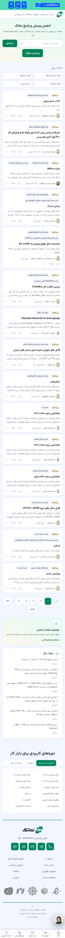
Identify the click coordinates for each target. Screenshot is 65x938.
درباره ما (49, 858)
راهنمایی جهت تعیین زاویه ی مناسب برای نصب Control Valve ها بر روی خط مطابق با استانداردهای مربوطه (31, 699)
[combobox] (47, 75)
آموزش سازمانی (16, 865)
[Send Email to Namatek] (32, 846)
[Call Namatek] (50, 846)
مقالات (16, 871)
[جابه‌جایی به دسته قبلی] (59, 763)
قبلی (56, 601)
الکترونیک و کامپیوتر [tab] (46, 763)
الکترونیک (27, 799)
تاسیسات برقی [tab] (16, 763)
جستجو (9, 43)
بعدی (32, 609)
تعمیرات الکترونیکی (23, 806)
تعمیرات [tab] (30, 763)
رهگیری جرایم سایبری (51, 799)
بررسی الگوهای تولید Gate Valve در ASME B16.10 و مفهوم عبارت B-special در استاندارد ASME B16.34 (31, 685)
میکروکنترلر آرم (53, 806)
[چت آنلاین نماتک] (58, 919)
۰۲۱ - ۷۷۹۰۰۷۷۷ (25, 838)
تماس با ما (49, 865)
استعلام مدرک (49, 877)
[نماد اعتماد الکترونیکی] (56, 891)
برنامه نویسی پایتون (23, 781)
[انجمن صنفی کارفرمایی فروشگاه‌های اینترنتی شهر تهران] (32, 891)
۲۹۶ (7, 601)
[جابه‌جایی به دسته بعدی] (5, 763)
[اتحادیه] (44, 891)
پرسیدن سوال (32, 53)
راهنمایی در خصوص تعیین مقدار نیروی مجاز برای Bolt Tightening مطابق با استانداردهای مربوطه (36, 671)
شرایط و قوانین (49, 871)
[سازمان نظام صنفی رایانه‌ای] (20, 891)
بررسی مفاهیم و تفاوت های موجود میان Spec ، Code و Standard (35, 726)
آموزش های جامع (16, 858)
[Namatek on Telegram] (41, 846)
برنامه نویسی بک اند (51, 774)
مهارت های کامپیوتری (51, 793)
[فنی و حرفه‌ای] (8, 891)
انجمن (16, 877)
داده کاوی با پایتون (52, 787)
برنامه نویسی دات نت (50, 781)
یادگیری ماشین (25, 787)
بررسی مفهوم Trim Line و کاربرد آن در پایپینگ (39, 659)
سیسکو (28, 793)
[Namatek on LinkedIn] (23, 846)
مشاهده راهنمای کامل (50, 640)
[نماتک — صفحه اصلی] (59, 14)
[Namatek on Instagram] (15, 846)
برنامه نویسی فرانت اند (22, 774)
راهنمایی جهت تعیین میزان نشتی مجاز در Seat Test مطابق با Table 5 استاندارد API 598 (33, 712)
